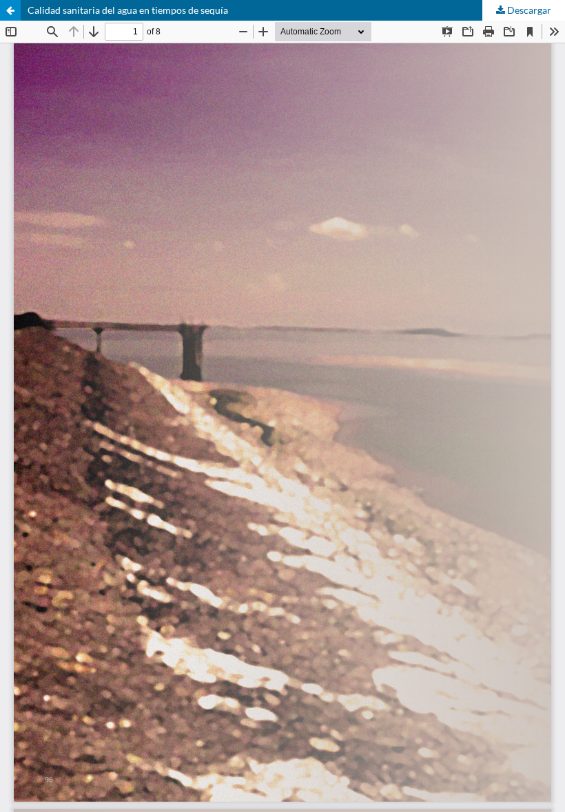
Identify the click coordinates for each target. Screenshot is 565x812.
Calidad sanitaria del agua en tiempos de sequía (128, 10)
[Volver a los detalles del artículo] (10, 10)
